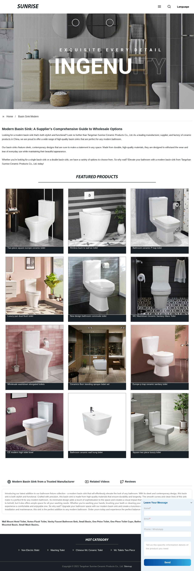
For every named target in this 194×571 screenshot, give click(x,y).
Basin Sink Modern (28, 116)
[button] (159, 7)
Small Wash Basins (28, 524)
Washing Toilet (57, 550)
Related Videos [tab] (99, 481)
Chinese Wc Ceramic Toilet (89, 550)
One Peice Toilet (100, 521)
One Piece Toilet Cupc (121, 521)
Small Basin (85, 521)
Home (10, 116)
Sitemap (128, 566)
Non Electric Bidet (30, 550)
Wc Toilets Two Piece (124, 550)
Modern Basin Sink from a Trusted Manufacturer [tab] (43, 481)
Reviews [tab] (130, 481)
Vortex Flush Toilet (37, 521)
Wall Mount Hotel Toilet (14, 521)
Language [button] (183, 6)
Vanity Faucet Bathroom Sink (63, 521)
